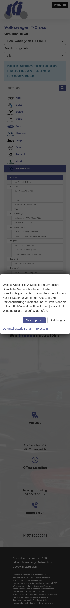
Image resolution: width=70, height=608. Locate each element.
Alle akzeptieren (34, 320)
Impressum (41, 328)
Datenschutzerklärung (17, 328)
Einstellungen (57, 320)
